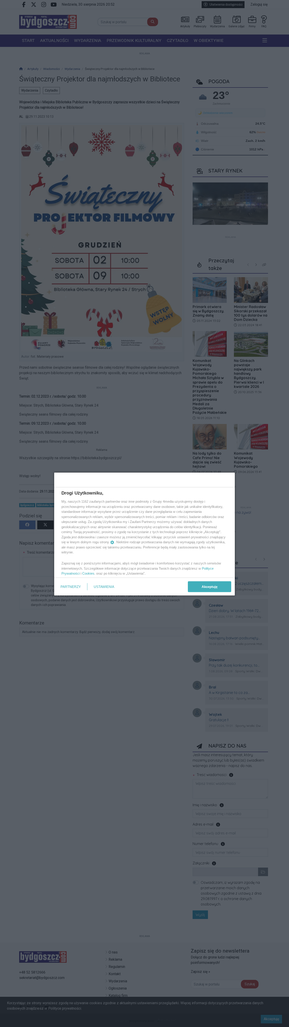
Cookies (88, 573)
